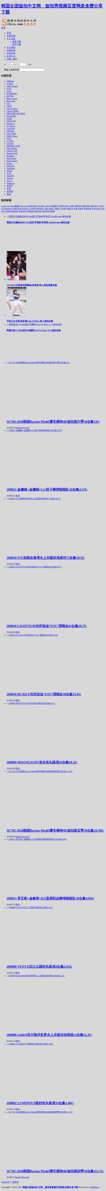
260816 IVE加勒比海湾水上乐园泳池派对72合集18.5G (46, 557)
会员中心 (11, 56)
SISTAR (10, 166)
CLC (9, 103)
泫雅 (46, 209)
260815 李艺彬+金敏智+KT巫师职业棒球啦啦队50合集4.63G (50, 898)
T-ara (9, 173)
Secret (9, 163)
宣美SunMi (7, 209)
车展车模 (22, 211)
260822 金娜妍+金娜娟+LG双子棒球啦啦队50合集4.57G (47, 489)
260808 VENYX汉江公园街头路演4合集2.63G (39, 966)
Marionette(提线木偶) (28, 206)
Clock (9, 106)
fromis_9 (10, 123)
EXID (9, 118)
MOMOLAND (13, 146)
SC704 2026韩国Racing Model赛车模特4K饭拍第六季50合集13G (53, 421)
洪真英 (10, 191)
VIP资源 (60, 206)
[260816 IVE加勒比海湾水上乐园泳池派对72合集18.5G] (34, 498)
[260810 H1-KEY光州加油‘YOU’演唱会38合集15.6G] (32, 635)
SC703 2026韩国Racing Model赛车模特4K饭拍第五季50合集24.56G (55, 830)
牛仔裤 (63, 209)
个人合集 (11, 39)
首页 (3, 28)
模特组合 (40, 209)
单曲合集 (85, 206)
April (9, 91)
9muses (4, 206)
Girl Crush (11, 133)
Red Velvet (11, 158)
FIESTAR (11, 121)
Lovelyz (10, 143)
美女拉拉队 (96, 209)
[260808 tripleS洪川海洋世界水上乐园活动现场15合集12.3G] (36, 976)
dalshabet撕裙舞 (13, 206)
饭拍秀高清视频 (48, 211)
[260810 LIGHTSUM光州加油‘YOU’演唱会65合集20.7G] (34, 567)
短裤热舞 (87, 209)
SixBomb (11, 168)
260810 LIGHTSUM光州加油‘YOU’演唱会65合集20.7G (47, 626)
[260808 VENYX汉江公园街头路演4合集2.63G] (30, 907)
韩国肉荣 (30, 211)
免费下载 (16, 41)
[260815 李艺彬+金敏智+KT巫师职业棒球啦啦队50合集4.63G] (37, 839)
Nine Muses (12, 148)
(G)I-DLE (11, 126)
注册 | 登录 (12, 59)
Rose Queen (12, 161)
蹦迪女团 (14, 211)
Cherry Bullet (12, 111)
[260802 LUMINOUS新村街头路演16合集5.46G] (30, 1044)
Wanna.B (11, 183)
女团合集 (11, 36)
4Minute (10, 81)
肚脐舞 (8, 211)
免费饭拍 (78, 206)
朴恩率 (33, 209)
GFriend (10, 131)
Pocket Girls (12, 153)
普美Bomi (26, 209)
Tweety (10, 178)
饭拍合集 (38, 211)
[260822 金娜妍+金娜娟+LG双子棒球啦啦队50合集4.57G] (34, 430)
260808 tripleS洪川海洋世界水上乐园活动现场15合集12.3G (49, 1035)
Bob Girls (11, 101)
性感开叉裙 (17, 209)
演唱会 (57, 209)
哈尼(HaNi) (94, 206)
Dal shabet (11, 116)
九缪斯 (71, 206)
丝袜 (66, 206)
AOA (9, 88)
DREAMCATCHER (16, 113)
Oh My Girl (12, 151)
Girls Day (11, 128)
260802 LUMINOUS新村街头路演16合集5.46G (40, 1103)
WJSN (9, 186)
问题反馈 (11, 50)
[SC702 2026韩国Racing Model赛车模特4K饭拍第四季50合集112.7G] (40, 1112)
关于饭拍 (11, 47)
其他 (9, 194)
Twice (9, 181)
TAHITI (10, 176)
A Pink (10, 83)
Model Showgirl (22, 428)
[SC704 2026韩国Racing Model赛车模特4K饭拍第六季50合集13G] (38, 362)
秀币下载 (16, 44)
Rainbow (11, 156)
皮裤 (75, 209)
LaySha (10, 141)
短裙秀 (80, 209)
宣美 (9, 188)
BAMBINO (12, 93)
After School (12, 86)
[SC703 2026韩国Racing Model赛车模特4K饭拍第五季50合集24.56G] (40, 771)
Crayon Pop (12, 108)
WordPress (94, 1187)
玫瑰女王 (69, 209)
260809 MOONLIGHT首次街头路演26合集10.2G (42, 762)
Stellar (9, 171)
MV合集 (40, 206)
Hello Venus (12, 136)
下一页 (11, 1182)
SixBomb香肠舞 (50, 206)
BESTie (10, 96)
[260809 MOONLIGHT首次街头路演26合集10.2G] (31, 703)
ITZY (9, 138)
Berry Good (12, 98)
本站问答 (11, 53)
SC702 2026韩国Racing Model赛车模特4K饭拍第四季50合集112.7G (55, 1171)
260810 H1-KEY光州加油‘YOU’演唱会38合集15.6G (44, 694)
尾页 (16, 1182)
